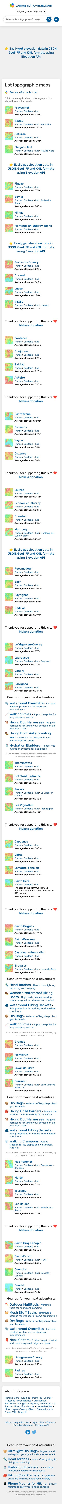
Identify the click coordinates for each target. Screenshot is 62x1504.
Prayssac (45, 661)
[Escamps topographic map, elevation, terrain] (9, 430)
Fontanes (21, 338)
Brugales (20, 965)
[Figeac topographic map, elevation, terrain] (9, 187)
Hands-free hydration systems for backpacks (32, 747)
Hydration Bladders (25, 745)
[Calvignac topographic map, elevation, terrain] (9, 687)
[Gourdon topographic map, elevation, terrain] (9, 519)
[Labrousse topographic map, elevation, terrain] (9, 661)
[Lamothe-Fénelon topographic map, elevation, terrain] (9, 871)
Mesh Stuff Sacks (23, 1312)
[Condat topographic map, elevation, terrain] (9, 1288)
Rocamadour (23, 568)
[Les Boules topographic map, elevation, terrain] (9, 1208)
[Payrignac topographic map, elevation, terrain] (9, 598)
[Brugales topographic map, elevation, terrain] (9, 969)
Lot (37, 111)
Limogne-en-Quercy (28, 1357)
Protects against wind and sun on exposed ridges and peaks (33, 1342)
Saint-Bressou (24, 939)
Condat (19, 1285)
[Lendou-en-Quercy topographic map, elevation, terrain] (9, 506)
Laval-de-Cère (48, 969)
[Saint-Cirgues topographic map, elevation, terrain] (9, 929)
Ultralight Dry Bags (23, 1451)
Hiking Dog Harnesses (27, 722)
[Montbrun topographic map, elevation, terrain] (9, 1058)
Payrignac (21, 595)
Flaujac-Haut (23, 147)
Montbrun (21, 1055)
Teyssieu (20, 1191)
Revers (19, 789)
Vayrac (19, 440)
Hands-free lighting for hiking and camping (32, 987)
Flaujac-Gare (47, 150)
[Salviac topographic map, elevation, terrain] (9, 368)
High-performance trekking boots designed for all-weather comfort (32, 999)
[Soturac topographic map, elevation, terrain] (9, 137)
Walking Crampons (24, 1141)
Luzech (19, 288)
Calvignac (21, 684)
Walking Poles (20, 714)
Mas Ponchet (23, 1161)
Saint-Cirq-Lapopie (27, 1243)
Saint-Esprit (23, 1256)
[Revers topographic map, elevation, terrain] (9, 793)
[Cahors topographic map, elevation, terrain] (9, 674)
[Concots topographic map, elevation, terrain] (9, 1274)
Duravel (19, 275)
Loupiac (45, 305)
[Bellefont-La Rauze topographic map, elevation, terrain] (9, 779)
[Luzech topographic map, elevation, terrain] (9, 292)
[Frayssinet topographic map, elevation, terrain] (9, 111)
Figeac (19, 183)
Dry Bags (17, 1016)
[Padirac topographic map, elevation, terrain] (9, 1374)
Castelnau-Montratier (29, 952)
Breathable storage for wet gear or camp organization (33, 1314)
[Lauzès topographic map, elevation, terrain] (9, 493)
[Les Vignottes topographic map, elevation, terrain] (9, 808)
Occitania (28, 111)
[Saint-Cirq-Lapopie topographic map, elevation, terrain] (9, 1246)
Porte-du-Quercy (26, 262)
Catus (18, 854)
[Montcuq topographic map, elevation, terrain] (9, 534)
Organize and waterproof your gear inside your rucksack (31, 1453)
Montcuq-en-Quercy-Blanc (33, 226)
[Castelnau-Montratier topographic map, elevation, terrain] (9, 956)
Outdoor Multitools (24, 1304)
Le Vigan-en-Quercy (28, 644)
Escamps (20, 427)
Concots (20, 1269)
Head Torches (20, 985)
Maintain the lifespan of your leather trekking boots (30, 739)
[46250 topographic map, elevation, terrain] (9, 124)
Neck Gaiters (20, 1340)
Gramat (19, 1041)
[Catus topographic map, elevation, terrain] (9, 858)
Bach (17, 581)
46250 (19, 121)
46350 (19, 301)
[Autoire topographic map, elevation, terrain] (9, 381)
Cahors (19, 671)
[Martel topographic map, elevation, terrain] (9, 1181)
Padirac (19, 1370)
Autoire (19, 377)
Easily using (32, 52)
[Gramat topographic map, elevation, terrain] (9, 1045)
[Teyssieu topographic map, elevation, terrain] (9, 1194)
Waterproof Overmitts (27, 703)
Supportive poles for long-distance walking (33, 716)
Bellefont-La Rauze (27, 776)
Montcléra (46, 124)
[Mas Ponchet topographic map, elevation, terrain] (9, 1166)
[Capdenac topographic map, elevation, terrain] (9, 845)
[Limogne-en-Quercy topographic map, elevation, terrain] (9, 1361)
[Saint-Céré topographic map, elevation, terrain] (9, 888)
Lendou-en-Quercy (27, 503)
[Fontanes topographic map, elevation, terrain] (9, 341)
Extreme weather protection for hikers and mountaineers (32, 706)
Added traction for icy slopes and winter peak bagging (31, 1144)
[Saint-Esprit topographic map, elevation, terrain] (9, 1259)
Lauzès (19, 490)
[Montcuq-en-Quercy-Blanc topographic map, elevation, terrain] (9, 229)
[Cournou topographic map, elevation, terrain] (9, 1085)
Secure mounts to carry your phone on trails (32, 1485)
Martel (18, 1177)
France (18, 111)
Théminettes (23, 763)
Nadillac (19, 608)
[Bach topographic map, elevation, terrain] (9, 585)
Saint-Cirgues (24, 926)
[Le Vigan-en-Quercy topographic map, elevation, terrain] (9, 648)
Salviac (19, 364)
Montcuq (20, 529)
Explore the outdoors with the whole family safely (33, 1113)
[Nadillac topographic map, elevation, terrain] (9, 611)
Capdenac (21, 841)
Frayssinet (21, 107)
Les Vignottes (24, 805)
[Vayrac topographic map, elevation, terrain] (9, 444)
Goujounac (21, 351)
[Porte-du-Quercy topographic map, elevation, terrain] (9, 265)
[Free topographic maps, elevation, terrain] (6, 92)
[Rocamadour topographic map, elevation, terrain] (9, 572)
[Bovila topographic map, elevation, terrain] (9, 201)
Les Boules (21, 1204)
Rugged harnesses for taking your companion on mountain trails (32, 725)
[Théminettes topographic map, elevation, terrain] (9, 766)
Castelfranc (22, 414)
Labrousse (21, 657)
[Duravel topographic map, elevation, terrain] (9, 279)
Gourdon (20, 516)
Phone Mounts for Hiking (27, 1483)
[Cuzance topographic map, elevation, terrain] (9, 457)
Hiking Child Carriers (25, 1111)
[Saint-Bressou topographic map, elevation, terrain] (9, 942)
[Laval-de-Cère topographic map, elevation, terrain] (9, 1071)
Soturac (20, 134)
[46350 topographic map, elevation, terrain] (9, 305)
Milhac (18, 212)
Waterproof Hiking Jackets (30, 1005)
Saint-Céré (22, 881)
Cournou (20, 1081)
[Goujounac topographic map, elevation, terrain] (9, 354)
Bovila (18, 197)
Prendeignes (47, 808)
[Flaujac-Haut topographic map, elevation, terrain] (9, 150)
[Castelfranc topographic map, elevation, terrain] (9, 417)
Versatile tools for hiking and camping (30, 1306)
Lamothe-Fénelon (26, 868)
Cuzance (20, 453)
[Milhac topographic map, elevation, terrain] (9, 216)
